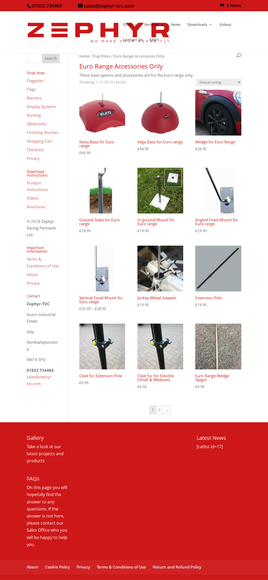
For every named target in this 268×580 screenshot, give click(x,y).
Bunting (34, 115)
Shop (127, 25)
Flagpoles (35, 80)
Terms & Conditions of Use (121, 567)
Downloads (197, 25)
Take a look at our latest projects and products (45, 454)
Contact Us (133, 40)
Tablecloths (37, 123)
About (32, 274)
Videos (225, 25)
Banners (34, 97)
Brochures (36, 206)
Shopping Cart (39, 141)
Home (84, 56)
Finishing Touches (42, 132)
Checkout (35, 149)
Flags (31, 89)
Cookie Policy (57, 567)
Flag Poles (101, 56)
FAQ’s (154, 40)
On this (34, 487)
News (176, 25)
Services (151, 25)
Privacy (33, 158)
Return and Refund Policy (177, 567)
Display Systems (41, 106)
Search (51, 58)
